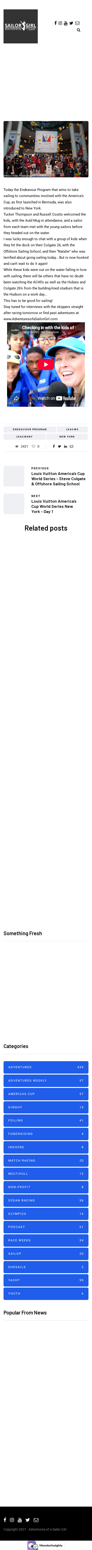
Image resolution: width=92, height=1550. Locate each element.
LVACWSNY (25, 436)
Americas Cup (48, 664)
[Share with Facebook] (54, 446)
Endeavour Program (30, 429)
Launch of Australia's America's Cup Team (46, 710)
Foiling (46, 1120)
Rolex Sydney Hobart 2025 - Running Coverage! (46, 867)
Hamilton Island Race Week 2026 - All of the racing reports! (60, 979)
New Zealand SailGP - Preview (32, 1362)
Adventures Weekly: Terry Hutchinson (39, 1471)
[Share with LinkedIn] (65, 446)
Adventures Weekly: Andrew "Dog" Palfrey (43, 1435)
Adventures (46, 102)
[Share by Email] (71, 446)
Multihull (46, 1173)
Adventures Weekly (46, 1080)
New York (67, 436)
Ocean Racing (48, 746)
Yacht (70, 746)
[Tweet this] (60, 446)
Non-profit (46, 1187)
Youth (46, 1293)
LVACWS (72, 429)
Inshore (46, 1147)
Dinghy (46, 1107)
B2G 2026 (46, 789)
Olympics (46, 1214)
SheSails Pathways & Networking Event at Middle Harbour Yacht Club (46, 625)
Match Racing (46, 1160)
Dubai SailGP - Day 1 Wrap (27, 1392)
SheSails (44, 575)
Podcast (46, 1227)
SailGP (46, 1253)
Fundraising (46, 1134)
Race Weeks (46, 1240)
